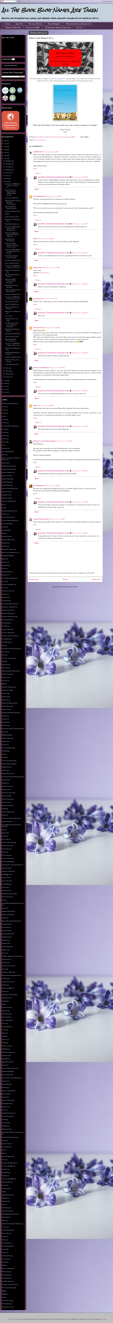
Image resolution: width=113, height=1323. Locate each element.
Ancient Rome (6, 482)
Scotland (4, 1123)
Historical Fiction (7, 793)
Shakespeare (5, 1129)
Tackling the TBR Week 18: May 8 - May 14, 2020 (12, 298)
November (8, 164)
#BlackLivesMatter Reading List (79, 24)
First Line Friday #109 (12, 217)
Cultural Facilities (8, 658)
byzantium (5, 575)
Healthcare (5, 789)
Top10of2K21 (5, 1233)
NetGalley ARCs (7, 972)
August (7, 173)
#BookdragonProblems (9, 403)
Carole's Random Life (40, 519)
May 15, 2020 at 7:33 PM (64, 441)
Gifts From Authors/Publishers (11, 777)
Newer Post (34, 579)
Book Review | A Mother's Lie (10, 240)
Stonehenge (5, 1172)
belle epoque (5, 530)
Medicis (4, 908)
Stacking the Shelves (8, 1163)
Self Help (5, 1126)
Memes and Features (13, 28)
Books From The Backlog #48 (12, 220)
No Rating (5, 979)
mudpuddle (37, 299)
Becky (35, 406)
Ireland (4, 833)
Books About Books (8, 549)
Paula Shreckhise (39, 196)
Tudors (4, 1249)
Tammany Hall (6, 1182)
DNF (3, 684)
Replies (38, 173)
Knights (4, 852)
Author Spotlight (7, 517)
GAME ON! (5, 767)
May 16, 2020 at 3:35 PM (79, 224)
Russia (4, 1110)
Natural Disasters (7, 966)
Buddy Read (5, 565)
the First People (7, 1211)
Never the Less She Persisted (10, 975)
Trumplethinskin (7, 1246)
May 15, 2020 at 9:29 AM (53, 196)
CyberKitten (37, 152)
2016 (5, 389)
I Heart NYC (6, 821)
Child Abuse (5, 601)
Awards (4, 527)
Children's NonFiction (9, 604)
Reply (35, 169)
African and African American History (11, 459)
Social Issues (6, 1144)
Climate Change (7, 629)
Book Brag (5, 543)
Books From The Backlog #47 (12, 271)
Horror (4, 809)
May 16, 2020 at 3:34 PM (80, 177)
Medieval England (7, 911)
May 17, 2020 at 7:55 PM (79, 533)
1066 (3, 416)
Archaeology (6, 495)
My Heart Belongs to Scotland (11, 956)
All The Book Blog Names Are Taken (49, 10)
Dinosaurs (5, 677)
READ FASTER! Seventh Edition (11, 207)
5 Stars (4, 442)
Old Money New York (8, 995)
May (6, 181)
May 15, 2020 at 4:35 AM (50, 152)
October (8, 167)
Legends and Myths (7, 871)
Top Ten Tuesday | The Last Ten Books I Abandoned (11, 324)
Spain (3, 1153)
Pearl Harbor (6, 1014)
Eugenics (4, 719)
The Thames (5, 1217)
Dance (4, 661)
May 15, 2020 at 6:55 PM (52, 328)
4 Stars (4, 435)
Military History (7, 934)
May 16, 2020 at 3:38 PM (79, 471)
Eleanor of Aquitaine (8, 703)
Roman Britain (6, 1104)
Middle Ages (5, 924)
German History (7, 773)
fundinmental (44, 273)
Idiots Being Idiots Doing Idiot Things (11, 825)
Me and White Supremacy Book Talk (13, 903)
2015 (5, 392)
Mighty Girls (6, 930)
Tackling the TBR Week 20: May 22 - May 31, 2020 (12, 185)
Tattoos (4, 1185)
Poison (4, 1036)
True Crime (5, 1243)
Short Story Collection (9, 1137)
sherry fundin (38, 268)
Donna (35, 239)
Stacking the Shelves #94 (13, 334)
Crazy (3, 645)
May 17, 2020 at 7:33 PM (57, 519)
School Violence (7, 1116)
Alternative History (8, 469)
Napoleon (5, 963)
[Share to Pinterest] (88, 137)
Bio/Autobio (5, 536)
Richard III (5, 1094)
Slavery (4, 1140)
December (8, 161)
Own (3, 1004)
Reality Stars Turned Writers (11, 1078)
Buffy (3, 568)
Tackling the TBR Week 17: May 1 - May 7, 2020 (12, 344)
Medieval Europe (7, 914)
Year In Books (6, 1304)
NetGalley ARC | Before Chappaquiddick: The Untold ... (12, 251)
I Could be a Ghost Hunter (10, 818)
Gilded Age (5, 780)
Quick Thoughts (7, 1062)
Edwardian (5, 700)
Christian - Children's (9, 607)
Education (5, 697)
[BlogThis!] (83, 137)
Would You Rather (8, 1288)
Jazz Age (4, 836)
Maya (3, 900)
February (8, 374)
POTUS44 (5, 1049)
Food (3, 754)
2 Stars (4, 419)
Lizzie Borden (6, 884)
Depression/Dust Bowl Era (10, 671)
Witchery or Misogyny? (9, 1284)
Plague (4, 1023)
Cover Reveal (6, 639)
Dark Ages (5, 665)
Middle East (5, 927)
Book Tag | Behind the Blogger (11, 308)
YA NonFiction (6, 1300)
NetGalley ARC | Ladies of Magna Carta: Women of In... (12, 228)
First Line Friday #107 (12, 301)
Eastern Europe (6, 690)
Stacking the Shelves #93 (12, 357)
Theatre (4, 1220)
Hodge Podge (6, 796)
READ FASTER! (7, 1071)
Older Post (96, 579)
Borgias (4, 559)
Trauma (4, 1236)
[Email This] (81, 137)
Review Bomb (5, 1084)
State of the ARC (33, 28)
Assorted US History (8, 511)
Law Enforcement (7, 862)
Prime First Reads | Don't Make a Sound (13, 290)
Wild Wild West (7, 1281)
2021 (5, 155)
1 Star (3, 410)
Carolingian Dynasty (8, 584)
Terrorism (5, 1201)
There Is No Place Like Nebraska (12, 1224)
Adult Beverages (7, 451)
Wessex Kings (6, 1272)
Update (4, 1252)
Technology (5, 1188)
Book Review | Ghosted (12, 224)
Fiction (4, 745)
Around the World (7, 501)
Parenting (5, 1011)
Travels (4, 1240)
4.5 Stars (4, 439)
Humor (4, 815)
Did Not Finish (6, 674)
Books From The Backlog (9, 552)
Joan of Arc (5, 839)
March (7, 371)
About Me (19, 24)
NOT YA (4, 985)
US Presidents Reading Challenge (58, 28)
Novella (4, 991)
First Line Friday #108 (12, 263)
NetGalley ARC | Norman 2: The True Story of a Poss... (12, 245)
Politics (4, 1039)
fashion (4, 732)
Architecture (6, 498)
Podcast (4, 1030)
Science (4, 1119)
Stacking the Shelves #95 (12, 294)
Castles (4, 588)
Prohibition (5, 1055)
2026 (5, 141)
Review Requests (54, 24)
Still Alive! (8, 316)
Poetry (4, 1033)
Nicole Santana (38, 328)
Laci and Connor (7, 858)
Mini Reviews (6, 937)
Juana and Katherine (8, 842)
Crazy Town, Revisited (12, 304)
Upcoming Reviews (35, 24)
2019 (5, 380)
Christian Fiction (7, 610)
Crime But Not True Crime (10, 649)
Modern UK (5, 943)
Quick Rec (5, 1059)
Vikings (4, 1262)
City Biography (6, 620)
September (8, 170)
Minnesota (5, 940)
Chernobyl (5, 597)
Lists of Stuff (6, 881)
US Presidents (6, 1256)
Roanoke (4, 1097)
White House (6, 1275)
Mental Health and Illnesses (10, 921)
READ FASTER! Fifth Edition (12, 330)
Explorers (5, 722)
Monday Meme (6, 947)
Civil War (5, 626)
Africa (4, 455)
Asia (3, 508)
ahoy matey (5, 463)
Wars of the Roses (7, 1268)
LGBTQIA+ (5, 874)
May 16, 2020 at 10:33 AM (51, 486)
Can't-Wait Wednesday (9, 578)
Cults (3, 655)
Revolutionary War (8, 1091)
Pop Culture (6, 1046)
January (8, 377)
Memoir (4, 918)
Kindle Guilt (6, 846)
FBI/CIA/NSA (6, 735)
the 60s (4, 1204)
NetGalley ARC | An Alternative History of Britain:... (12, 234)
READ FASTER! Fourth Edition (10, 340)
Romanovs (5, 1107)
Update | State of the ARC (11, 319)
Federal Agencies (7, 738)
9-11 (3, 445)
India (3, 830)
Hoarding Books (60, 78)
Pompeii (4, 1043)
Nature (4, 969)
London (4, 887)
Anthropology (6, 492)
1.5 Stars (4, 413)
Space (3, 1150)
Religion (4, 1081)
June (7, 178)
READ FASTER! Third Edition (12, 353)
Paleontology (6, 1007)
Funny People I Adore (8, 764)
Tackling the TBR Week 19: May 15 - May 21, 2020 (12, 266)
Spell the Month (7, 1156)
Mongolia (5, 950)
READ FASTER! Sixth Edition (12, 275)
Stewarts (4, 1169)
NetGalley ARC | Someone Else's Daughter (10, 281)
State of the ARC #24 (12, 198)
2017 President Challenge (9, 426)
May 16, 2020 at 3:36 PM (79, 313)
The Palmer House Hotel (9, 1214)
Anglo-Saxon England (8, 488)
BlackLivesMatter (7, 540)
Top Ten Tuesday (7, 1230)
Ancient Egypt (6, 476)
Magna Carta (6, 890)
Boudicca (4, 562)
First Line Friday (40, 140)
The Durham (5, 1208)
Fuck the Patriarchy (8, 761)
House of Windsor (7, 812)
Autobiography (6, 524)
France (4, 757)
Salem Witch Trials (8, 1113)
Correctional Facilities (9, 636)
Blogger (104, 1319)
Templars (4, 1198)
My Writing (5, 959)
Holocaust (5, 802)
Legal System (6, 868)
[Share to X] (84, 137)
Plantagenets (6, 1027)
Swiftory (4, 1176)
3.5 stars (4, 432)
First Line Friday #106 (12, 337)
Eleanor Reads (6, 706)
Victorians (5, 1259)
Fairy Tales (5, 725)
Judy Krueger (37, 486)
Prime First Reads (7, 1052)
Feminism (4, 741)
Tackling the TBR (7, 1179)
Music (4, 953)
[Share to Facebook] (86, 137)
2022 (5, 152)
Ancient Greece (6, 479)
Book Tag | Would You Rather (12, 360)
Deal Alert (5, 668)
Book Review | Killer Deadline (11, 286)
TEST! (7, 214)
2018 (5, 383)
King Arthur (6, 849)
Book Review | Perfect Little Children (11, 256)
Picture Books (6, 1020)
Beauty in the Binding (41, 368)
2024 (5, 147)
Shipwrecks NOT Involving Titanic (12, 1132)
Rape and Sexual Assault (9, 1068)
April (7, 368)
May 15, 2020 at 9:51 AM (46, 239)
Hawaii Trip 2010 (7, 786)
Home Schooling (7, 805)
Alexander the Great (8, 466)
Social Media (6, 1147)
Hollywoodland (6, 799)
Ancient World (6, 485)
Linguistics (5, 878)
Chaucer (4, 594)
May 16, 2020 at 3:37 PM (79, 426)
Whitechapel (6, 1278)
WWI (3, 1291)
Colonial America (7, 633)
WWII (4, 1294)
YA (3, 1297)
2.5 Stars (4, 423)
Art (3, 504)
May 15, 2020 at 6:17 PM (49, 299)
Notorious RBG (7, 988)
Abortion (5, 448)
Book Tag (5, 546)
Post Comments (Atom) (70, 587)
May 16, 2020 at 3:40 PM (80, 502)
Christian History (7, 613)
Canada (4, 581)
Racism (4, 1065)
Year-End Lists (6, 1307)
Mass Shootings (6, 897)
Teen (3, 1192)
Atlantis (4, 514)
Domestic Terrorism (8, 687)
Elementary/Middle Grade (10, 713)
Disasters (5, 681)
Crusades (4, 652)
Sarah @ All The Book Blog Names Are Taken (53, 177)
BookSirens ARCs (7, 556)
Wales (3, 1265)
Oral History (6, 998)
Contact (79, 28)
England (4, 716)
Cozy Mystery (6, 642)
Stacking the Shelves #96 (12, 260)
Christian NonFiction (9, 617)
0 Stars (4, 407)
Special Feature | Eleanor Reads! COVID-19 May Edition (10, 192)
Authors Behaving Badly (9, 520)
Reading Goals (6, 1075)
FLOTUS (5, 751)
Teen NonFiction (7, 1195)
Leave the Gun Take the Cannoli (12, 865)
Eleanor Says (6, 709)
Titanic (4, 1227)
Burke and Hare (6, 572)
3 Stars (4, 429)
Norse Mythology (7, 982)
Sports (4, 1160)
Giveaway (4, 783)
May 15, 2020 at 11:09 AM (51, 268)
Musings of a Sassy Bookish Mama (44, 441)
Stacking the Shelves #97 (12, 211)
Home (7, 24)
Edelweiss (5, 693)
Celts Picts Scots (7, 591)
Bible (3, 533)
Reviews (4, 1087)
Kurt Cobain (6, 855)
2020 (5, 158)
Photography (6, 1017)
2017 (5, 386)
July (6, 176)
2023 (5, 150)
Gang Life (5, 770)
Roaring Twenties (7, 1100)
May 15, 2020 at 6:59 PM (57, 368)
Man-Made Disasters (8, 894)
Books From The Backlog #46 (12, 312)
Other (4, 1001)
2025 (5, 144)
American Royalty (7, 472)
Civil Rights (5, 623)
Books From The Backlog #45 (12, 349)
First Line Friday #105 (12, 364)
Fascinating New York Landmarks (12, 729)
